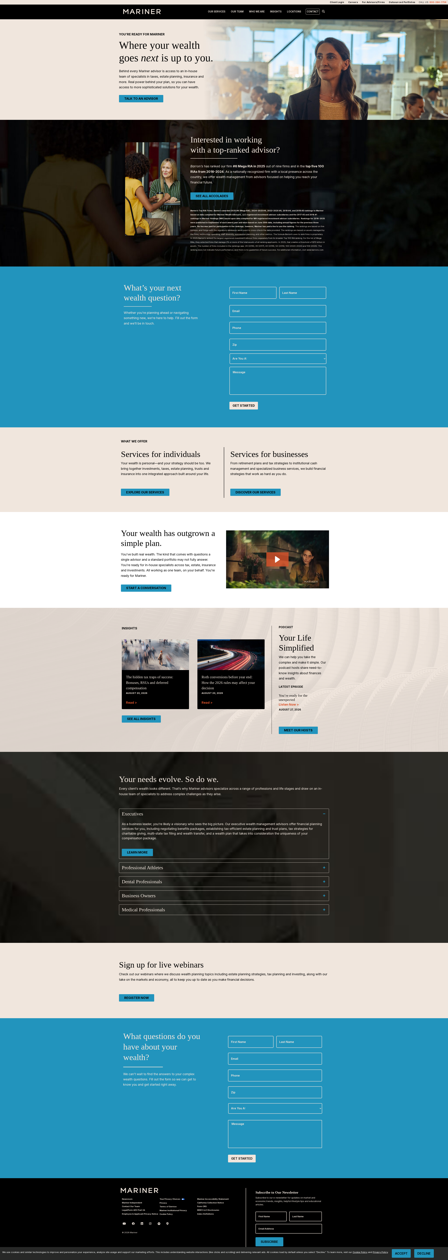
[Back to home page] (142, 13)
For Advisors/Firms (373, 2)
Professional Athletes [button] (142, 867)
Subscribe (269, 1242)
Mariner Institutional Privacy (173, 1210)
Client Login (337, 2)
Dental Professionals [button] (142, 881)
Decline (424, 1253)
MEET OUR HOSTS (298, 730)
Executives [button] (132, 814)
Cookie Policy (166, 1214)
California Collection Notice (210, 1202)
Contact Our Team (131, 1206)
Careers (353, 2)
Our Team (237, 11)
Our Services (216, 11)
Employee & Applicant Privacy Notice (140, 1214)
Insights (276, 11)
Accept (401, 1253)
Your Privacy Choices (170, 1199)
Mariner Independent (132, 1202)
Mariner (139, 1190)
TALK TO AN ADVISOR (141, 98)
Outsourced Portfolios (402, 2)
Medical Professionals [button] (143, 909)
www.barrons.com (315, 250)
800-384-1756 (437, 2)
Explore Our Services (145, 492)
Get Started (244, 405)
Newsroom (127, 1199)
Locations (294, 11)
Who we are (257, 11)
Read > (131, 702)
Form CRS (202, 1206)
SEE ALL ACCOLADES (212, 196)
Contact (313, 11)
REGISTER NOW (136, 998)
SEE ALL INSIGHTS (141, 719)
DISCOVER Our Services (255, 492)
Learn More (137, 852)
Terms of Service (168, 1206)
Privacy (163, 1203)
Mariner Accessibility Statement (213, 1199)
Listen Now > (289, 704)
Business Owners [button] (139, 895)
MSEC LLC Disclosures (208, 1210)
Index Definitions (205, 1214)
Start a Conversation (146, 588)
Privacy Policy (380, 1252)
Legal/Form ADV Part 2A (133, 1210)
